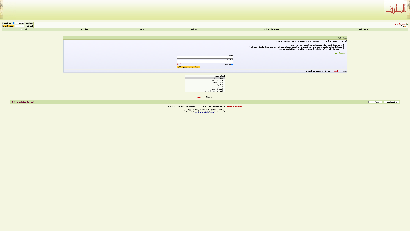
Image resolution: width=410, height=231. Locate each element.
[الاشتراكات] (205, 85)
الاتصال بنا (30, 102)
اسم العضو (29, 23)
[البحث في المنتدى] (205, 89)
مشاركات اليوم (83, 29)
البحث (25, 29)
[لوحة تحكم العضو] (205, 80)
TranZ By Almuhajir (234, 106)
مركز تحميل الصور (364, 29)
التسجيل (142, 29)
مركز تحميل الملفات (271, 29)
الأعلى (13, 102)
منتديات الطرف (400, 24)
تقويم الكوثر (194, 29)
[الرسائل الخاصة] (205, 82)
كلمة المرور (29, 26)
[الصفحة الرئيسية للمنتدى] (205, 91)
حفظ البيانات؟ (7, 23)
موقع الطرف (21, 102)
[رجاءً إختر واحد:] (205, 78)
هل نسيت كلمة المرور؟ (182, 63)
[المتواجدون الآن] (205, 87)
